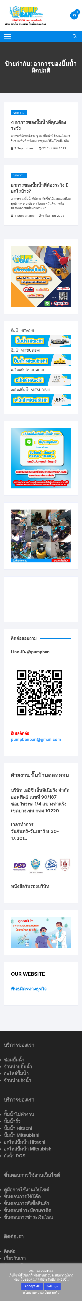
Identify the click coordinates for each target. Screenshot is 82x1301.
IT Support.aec (24, 148)
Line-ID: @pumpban (30, 652)
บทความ (18, 112)
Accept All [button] (32, 1286)
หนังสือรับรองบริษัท (30, 886)
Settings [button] (52, 1286)
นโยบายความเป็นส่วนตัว (41, 1292)
